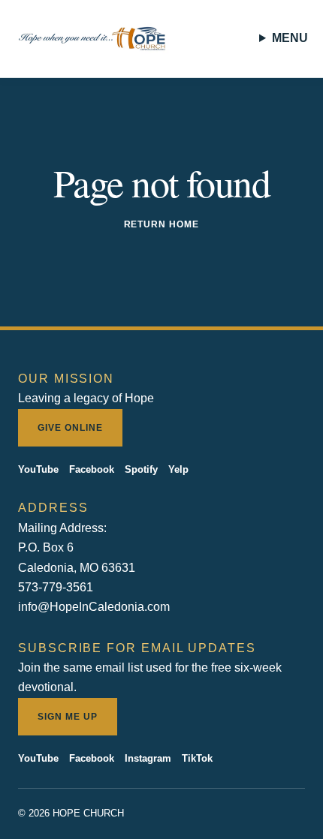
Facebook (91, 469)
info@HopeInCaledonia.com (94, 606)
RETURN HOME (162, 224)
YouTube (38, 469)
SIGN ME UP (68, 716)
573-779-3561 (55, 587)
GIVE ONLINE (70, 428)
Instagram (148, 758)
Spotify (141, 469)
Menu (290, 38)
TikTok (197, 758)
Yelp (178, 469)
